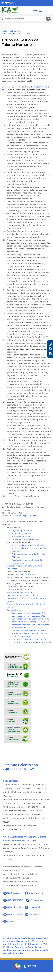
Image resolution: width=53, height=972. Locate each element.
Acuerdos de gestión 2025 (19, 592)
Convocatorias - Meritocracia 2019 (28, 613)
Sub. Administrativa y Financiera (16, 34)
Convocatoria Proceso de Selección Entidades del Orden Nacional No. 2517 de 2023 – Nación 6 (30, 633)
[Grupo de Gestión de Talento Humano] (17, 666)
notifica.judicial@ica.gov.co (16, 878)
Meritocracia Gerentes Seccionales (28, 545)
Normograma (18, 563)
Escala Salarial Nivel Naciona (25, 539)
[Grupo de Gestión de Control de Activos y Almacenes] (17, 684)
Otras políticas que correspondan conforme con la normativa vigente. (25, 950)
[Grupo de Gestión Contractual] (17, 739)
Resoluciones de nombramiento (27, 560)
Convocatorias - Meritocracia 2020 (28, 616)
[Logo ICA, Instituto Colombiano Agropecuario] (10, 10)
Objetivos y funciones (22, 530)
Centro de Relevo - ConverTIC (32, 944)
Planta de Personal (21, 536)
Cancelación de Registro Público (22, 595)
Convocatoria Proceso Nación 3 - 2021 (30, 639)
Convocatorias (14, 610)
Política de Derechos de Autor (18, 947)
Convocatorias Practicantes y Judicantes (31, 642)
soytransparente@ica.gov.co (22, 885)
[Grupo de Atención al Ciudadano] (17, 657)
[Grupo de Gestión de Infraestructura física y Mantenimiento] (17, 730)
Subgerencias (15, 31)
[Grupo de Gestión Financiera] (17, 712)
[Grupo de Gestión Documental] (17, 675)
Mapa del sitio (23, 941)
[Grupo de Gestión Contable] (17, 721)
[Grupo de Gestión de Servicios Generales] (17, 693)
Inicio (4, 31)
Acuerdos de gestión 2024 (19, 589)
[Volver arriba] (47, 955)
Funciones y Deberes (22, 533)
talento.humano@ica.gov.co (23, 516)
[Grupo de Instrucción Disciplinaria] (17, 703)
